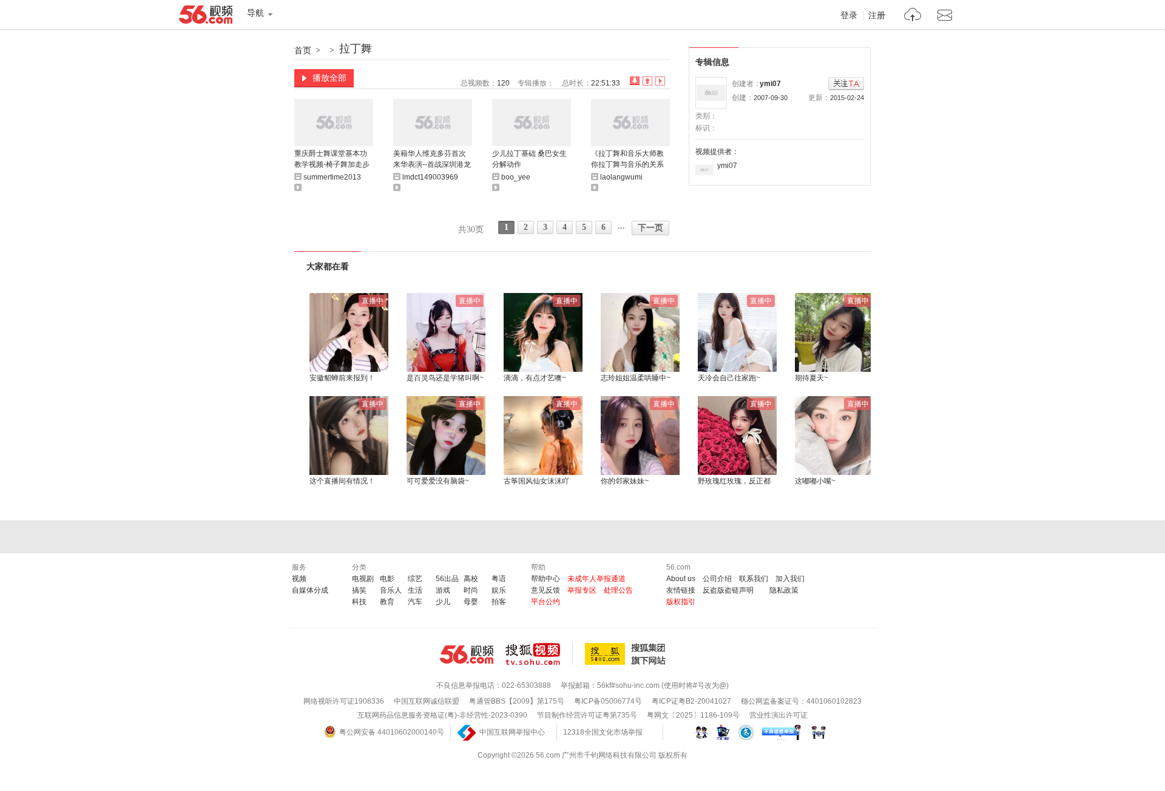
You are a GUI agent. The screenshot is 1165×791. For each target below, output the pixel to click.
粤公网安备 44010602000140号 (391, 732)
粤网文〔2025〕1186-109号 (693, 715)
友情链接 (680, 590)
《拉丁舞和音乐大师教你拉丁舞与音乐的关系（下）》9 (627, 159)
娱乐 (498, 590)
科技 (359, 601)
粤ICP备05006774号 (608, 701)
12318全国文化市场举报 (603, 732)
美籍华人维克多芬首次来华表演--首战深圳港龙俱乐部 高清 (432, 159)
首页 (302, 50)
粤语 (498, 578)
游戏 (443, 590)
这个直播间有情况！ (342, 481)
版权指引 (680, 601)
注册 (876, 16)
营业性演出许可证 (778, 715)
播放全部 (329, 77)
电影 (387, 578)
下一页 (650, 227)
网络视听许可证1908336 (343, 701)
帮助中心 (545, 578)
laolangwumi (621, 177)
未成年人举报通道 (596, 578)
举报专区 (581, 590)
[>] (913, 16)
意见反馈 (545, 590)
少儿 (443, 601)
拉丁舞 (355, 48)
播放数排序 (660, 81)
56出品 (447, 578)
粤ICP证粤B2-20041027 (691, 701)
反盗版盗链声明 (728, 590)
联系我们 (753, 578)
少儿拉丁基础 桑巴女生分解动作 (529, 159)
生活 (415, 590)
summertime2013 (332, 177)
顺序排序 (647, 81)
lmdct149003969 (430, 177)
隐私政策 (784, 590)
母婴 (471, 601)
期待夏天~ (811, 378)
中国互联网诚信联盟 (426, 701)
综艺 (415, 578)
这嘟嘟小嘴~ (815, 481)
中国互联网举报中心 (512, 732)
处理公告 (618, 590)
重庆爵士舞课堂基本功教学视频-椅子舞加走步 (332, 159)
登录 (848, 16)
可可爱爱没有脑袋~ (438, 481)
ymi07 (770, 83)
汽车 (415, 601)
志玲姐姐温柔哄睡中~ (635, 378)
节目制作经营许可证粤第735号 (587, 715)
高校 (471, 578)
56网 (466, 654)
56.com (205, 17)
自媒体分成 (310, 590)
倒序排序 (635, 81)
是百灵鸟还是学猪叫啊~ (445, 378)
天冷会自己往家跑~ (729, 378)
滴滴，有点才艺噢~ (535, 378)
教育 (387, 601)
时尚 (471, 590)
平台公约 (545, 601)
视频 (299, 578)
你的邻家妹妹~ (625, 481)
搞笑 (359, 590)
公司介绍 (717, 578)
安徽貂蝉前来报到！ (342, 378)
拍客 (498, 601)
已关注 (846, 84)
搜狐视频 (539, 654)
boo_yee (515, 177)
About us (680, 578)
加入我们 (790, 578)
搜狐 (627, 654)
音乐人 (391, 590)
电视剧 (363, 578)
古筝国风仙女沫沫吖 (536, 481)
